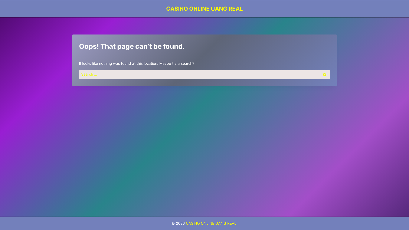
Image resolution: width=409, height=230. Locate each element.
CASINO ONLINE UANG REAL (212, 223)
